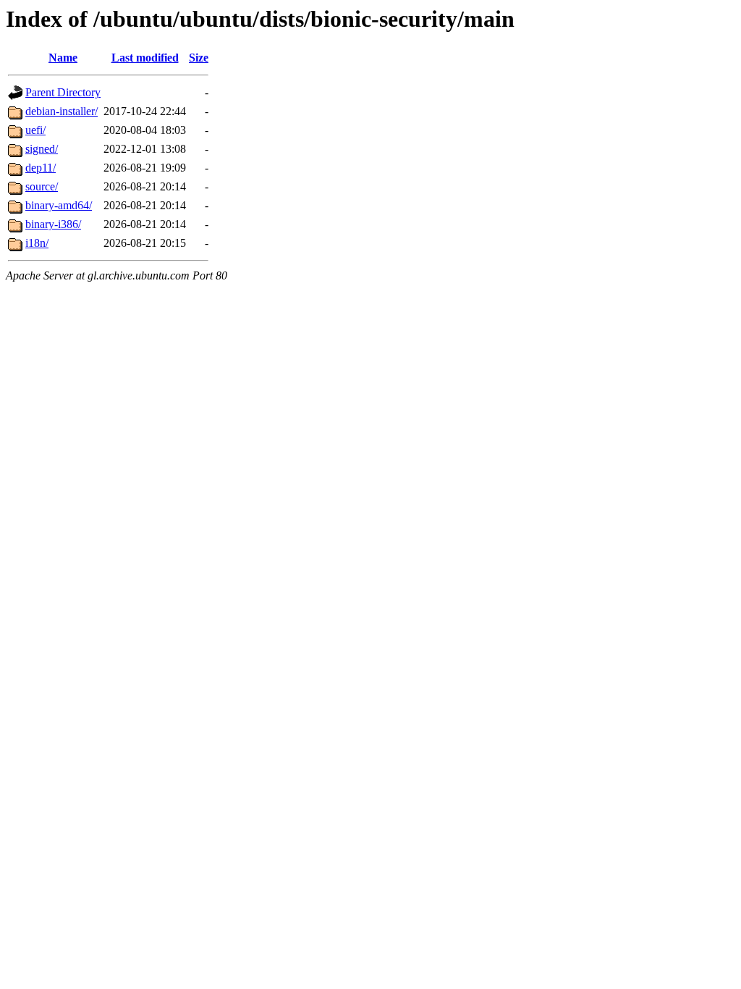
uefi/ (35, 130)
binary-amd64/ (58, 205)
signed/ (41, 149)
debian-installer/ (61, 111)
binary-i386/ (53, 224)
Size (198, 57)
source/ (41, 186)
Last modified (145, 57)
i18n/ (36, 243)
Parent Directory (63, 92)
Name (62, 57)
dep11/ (40, 167)
